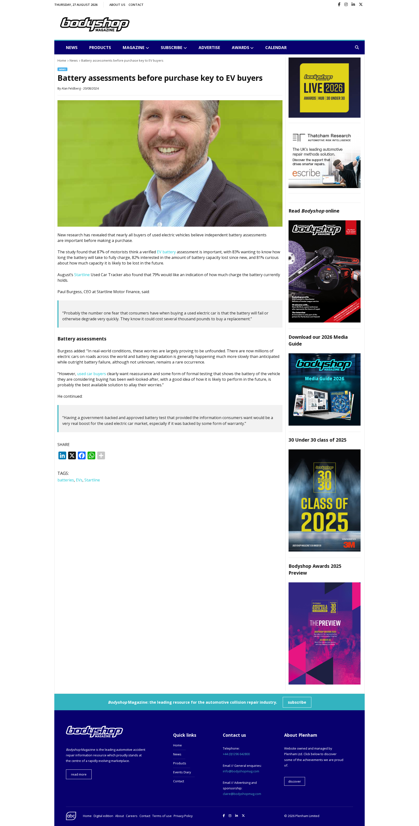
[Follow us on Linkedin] (353, 5)
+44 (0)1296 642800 (236, 754)
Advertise (209, 47)
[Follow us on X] (361, 5)
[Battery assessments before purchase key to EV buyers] (169, 225)
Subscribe (171, 47)
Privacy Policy (183, 816)
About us (117, 4)
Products (100, 47)
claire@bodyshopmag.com (242, 794)
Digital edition (103, 816)
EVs (79, 480)
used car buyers (91, 373)
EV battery (166, 252)
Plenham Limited (307, 816)
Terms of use (162, 816)
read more (79, 774)
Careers (131, 816)
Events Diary (182, 772)
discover (294, 781)
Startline (82, 274)
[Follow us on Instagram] (346, 5)
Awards (240, 47)
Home (177, 745)
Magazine (134, 47)
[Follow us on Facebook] (339, 5)
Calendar (276, 47)
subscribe (297, 702)
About (119, 816)
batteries (65, 480)
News (72, 47)
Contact (136, 4)
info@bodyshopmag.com (241, 771)
